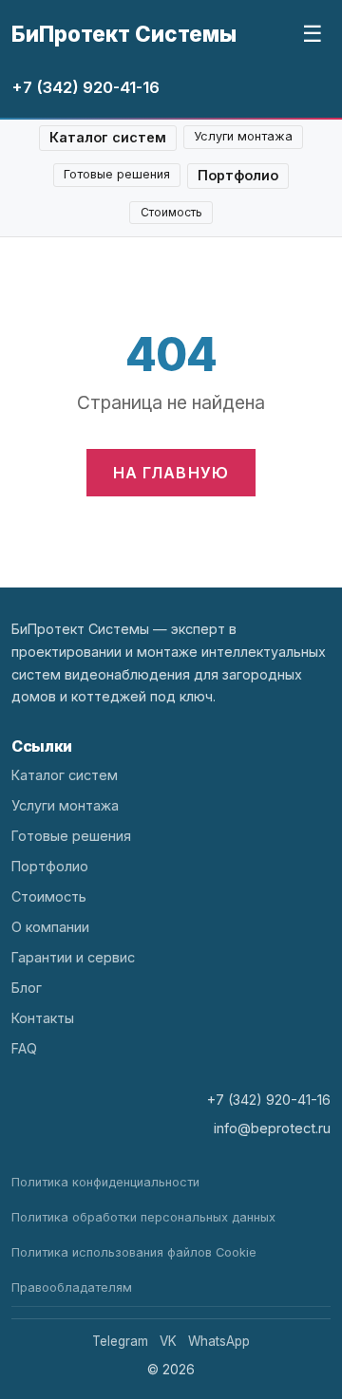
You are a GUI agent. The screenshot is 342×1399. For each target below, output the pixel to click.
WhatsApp (219, 1341)
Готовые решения (117, 174)
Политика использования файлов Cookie (133, 1252)
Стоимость (171, 212)
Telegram (120, 1341)
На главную (171, 472)
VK (168, 1341)
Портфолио (238, 175)
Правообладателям (71, 1287)
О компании (50, 927)
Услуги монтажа (243, 136)
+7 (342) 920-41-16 (85, 87)
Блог (26, 987)
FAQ (24, 1048)
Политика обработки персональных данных (143, 1217)
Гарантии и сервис (73, 957)
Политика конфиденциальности (105, 1182)
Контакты (42, 1018)
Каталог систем (107, 137)
